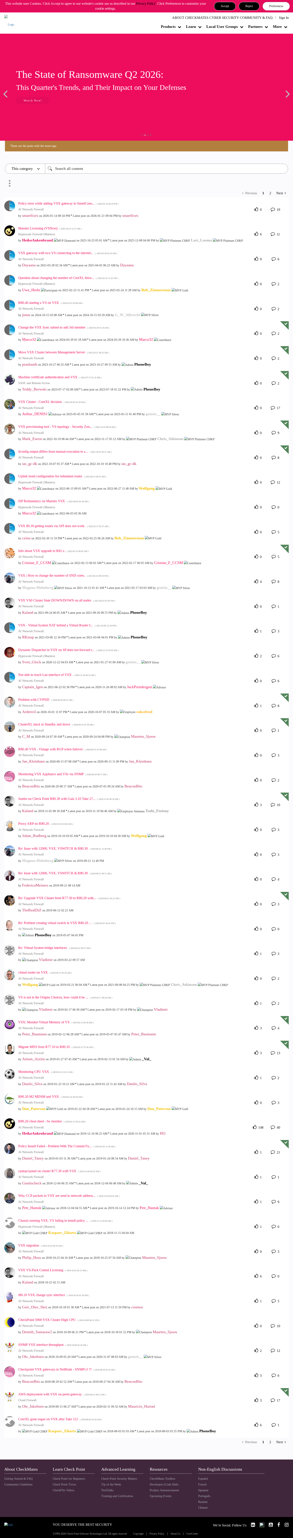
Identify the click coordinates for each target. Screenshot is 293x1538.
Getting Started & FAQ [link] (18, 1478)
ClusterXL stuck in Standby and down (56, 724)
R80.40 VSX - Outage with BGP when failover (62, 749)
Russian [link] (202, 1501)
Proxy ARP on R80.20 (45, 823)
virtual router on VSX (45, 972)
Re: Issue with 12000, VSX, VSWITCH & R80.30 (65, 848)
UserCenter (192, 1533)
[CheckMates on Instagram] (285, 1524)
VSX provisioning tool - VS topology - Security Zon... (67, 426)
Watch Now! (33, 100)
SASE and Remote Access (34, 383)
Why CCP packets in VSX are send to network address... (68, 1195)
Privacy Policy (146, 3)
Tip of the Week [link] (111, 1484)
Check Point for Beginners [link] (69, 1478)
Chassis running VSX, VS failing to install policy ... (65, 1220)
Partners (255, 26)
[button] (225, 6)
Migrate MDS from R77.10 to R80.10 (56, 1047)
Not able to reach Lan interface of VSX (57, 675)
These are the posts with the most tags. (33, 146)
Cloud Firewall (27, 1400)
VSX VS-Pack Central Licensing (52, 1270)
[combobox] (166, 169)
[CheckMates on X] (260, 1524)
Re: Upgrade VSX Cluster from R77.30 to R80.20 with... (69, 898)
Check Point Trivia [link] (64, 1484)
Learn (191, 26)
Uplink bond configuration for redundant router (62, 476)
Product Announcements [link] (164, 1490)
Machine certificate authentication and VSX (59, 377)
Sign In (284, 18)
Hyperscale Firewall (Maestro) (36, 234)
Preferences (276, 6)
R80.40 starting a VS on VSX (50, 303)
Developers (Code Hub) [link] (164, 1484)
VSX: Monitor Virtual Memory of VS (56, 1022)
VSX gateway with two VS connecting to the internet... (67, 253)
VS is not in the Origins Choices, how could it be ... (65, 997)
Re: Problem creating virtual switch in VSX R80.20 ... (67, 923)
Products (168, 26)
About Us (175, 1533)
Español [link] (203, 1478)
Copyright (138, 1533)
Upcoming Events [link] (160, 1496)
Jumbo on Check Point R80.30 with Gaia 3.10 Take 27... (68, 799)
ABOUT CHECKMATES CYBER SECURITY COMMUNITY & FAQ (222, 18)
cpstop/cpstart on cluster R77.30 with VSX (59, 1171)
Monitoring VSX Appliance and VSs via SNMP (62, 774)
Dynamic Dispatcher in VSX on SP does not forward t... (68, 650)
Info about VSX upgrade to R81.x (53, 551)
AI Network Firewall (31, 209)
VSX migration (40, 1245)
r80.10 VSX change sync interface (53, 1295)
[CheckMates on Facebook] (277, 1524)
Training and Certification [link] (117, 1496)
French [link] (202, 1484)
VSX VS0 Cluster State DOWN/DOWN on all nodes (66, 600)
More (277, 26)
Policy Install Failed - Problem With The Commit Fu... (67, 1146)
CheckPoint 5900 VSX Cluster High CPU (59, 1320)
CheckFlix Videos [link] (63, 1490)
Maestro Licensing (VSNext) (50, 228)
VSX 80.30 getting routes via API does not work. (63, 526)
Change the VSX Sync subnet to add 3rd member (63, 327)
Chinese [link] (203, 1507)
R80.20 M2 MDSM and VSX (50, 1096)
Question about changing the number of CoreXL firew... (68, 278)
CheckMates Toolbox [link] (162, 1478)
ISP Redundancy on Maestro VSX (53, 501)
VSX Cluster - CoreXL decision (52, 402)
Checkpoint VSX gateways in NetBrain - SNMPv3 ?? (67, 1369)
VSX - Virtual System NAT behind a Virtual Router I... (67, 625)
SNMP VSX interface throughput (53, 1345)
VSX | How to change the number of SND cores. (63, 575)
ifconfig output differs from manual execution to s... (65, 451)
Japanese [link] (203, 1490)
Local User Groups (222, 26)
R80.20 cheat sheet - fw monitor (52, 1121)
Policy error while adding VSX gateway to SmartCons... (68, 203)
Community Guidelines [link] (18, 1484)
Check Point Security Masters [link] (119, 1478)
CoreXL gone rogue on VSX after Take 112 (60, 1419)
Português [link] (204, 1496)
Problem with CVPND (45, 699)
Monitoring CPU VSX (45, 1072)
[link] (251, 1524)
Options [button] (9, 183)
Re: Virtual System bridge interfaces (54, 948)
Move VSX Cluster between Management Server (63, 352)
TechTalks (107, 1490)
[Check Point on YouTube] (269, 1524)
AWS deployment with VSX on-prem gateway (62, 1394)
